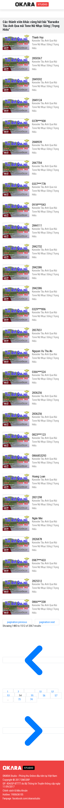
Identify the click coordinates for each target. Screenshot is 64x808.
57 (56, 695)
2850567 (37, 58)
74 (31, 699)
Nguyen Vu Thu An (42, 351)
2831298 (37, 497)
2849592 (37, 79)
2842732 (37, 246)
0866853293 (39, 455)
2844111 (37, 225)
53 (8, 695)
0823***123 (39, 434)
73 (19, 699)
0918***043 (39, 204)
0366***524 (39, 372)
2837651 (37, 330)
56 (44, 695)
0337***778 (39, 184)
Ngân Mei (37, 518)
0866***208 (39, 602)
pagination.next (47, 622)
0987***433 (39, 560)
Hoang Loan (38, 476)
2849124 (37, 100)
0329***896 (39, 309)
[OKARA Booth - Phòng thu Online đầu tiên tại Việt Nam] (32, 4)
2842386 (37, 267)
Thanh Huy (38, 37)
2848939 (37, 142)
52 (52, 691)
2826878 (37, 539)
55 (32, 695)
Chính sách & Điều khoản (15, 790)
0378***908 (39, 121)
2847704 (37, 163)
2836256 (37, 392)
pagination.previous (17, 622)
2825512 (37, 581)
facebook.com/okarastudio (26, 798)
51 (40, 691)
